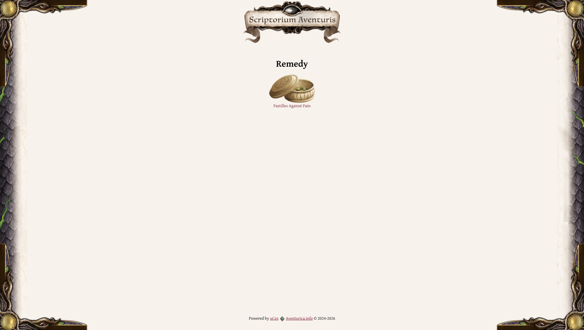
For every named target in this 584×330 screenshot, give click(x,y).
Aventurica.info (299, 318)
